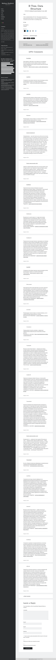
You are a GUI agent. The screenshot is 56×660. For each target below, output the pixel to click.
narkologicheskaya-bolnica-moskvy (37, 465)
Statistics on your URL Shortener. (42, 44)
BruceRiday (28, 58)
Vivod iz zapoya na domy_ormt (32, 435)
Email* (24, 626)
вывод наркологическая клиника (35, 203)
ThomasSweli (28, 459)
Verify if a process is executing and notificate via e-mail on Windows (7, 80)
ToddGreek (2, 82)
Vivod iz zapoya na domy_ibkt (32, 163)
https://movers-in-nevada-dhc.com (37, 148)
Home (2, 8)
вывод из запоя (29, 173)
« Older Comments (26, 596)
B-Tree (24, 22)
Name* (24, 622)
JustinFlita (2, 87)
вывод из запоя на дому (33, 105)
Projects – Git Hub (3, 48)
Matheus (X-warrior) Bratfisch (35, 10)
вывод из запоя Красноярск (35, 364)
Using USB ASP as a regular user (5, 54)
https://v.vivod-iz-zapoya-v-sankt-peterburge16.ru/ (38, 66)
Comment (25, 610)
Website (25, 631)
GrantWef (28, 267)
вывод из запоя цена (27, 445)
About (2, 14)
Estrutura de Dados (33, 35)
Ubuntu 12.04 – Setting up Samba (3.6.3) (7, 47)
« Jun (2, 41)
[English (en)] (2, 22)
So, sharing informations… (9, 87)
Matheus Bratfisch (8, 3)
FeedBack (3, 16)
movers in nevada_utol (30, 132)
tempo (33, 38)
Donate (2, 18)
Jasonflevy (28, 76)
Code (2, 12)
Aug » (3, 41)
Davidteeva (28, 184)
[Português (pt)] (1, 22)
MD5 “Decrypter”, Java (27, 44)
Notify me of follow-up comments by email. (31, 641)
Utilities (2, 10)
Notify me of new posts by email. (29, 645)
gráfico (28, 38)
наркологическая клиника (40, 425)
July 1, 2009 (44, 10)
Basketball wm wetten (4, 79)
